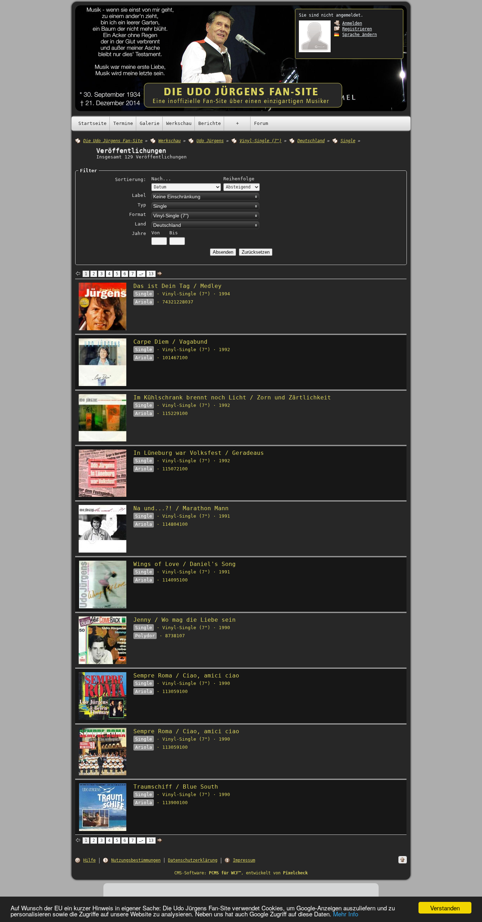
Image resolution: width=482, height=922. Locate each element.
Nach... (161, 178)
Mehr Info (345, 913)
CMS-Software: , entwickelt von (241, 872)
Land (140, 224)
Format (137, 214)
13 (151, 273)
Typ (142, 204)
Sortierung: (130, 179)
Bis (173, 232)
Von (155, 232)
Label (139, 195)
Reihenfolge (238, 178)
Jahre (139, 233)
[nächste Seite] (160, 274)
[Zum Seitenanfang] (402, 859)
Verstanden (445, 907)
